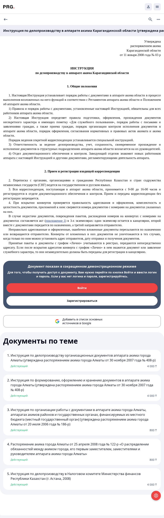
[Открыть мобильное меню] (157, 6)
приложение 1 (55, 220)
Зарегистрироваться (82, 301)
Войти (82, 288)
